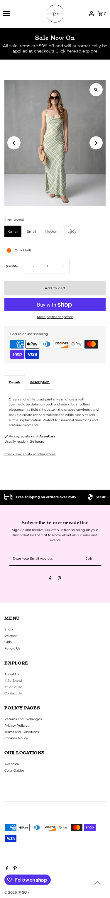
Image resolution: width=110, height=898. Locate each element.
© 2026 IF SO (16, 892)
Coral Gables (14, 770)
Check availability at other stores (29, 454)
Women (10, 636)
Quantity (11, 266)
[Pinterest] (59, 579)
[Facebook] (50, 579)
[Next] (96, 143)
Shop (8, 629)
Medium (52, 231)
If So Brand (13, 681)
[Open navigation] (21, 13)
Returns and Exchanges (23, 719)
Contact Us (13, 693)
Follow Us (12, 648)
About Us (11, 674)
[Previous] (14, 143)
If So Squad (13, 687)
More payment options (55, 317)
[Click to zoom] (96, 89)
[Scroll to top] (97, 882)
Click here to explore (76, 51)
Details (15, 382)
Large (72, 231)
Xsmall (13, 231)
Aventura (11, 764)
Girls (7, 642)
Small (31, 231)
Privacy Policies (16, 725)
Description (40, 382)
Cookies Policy (16, 738)
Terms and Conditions (21, 732)
